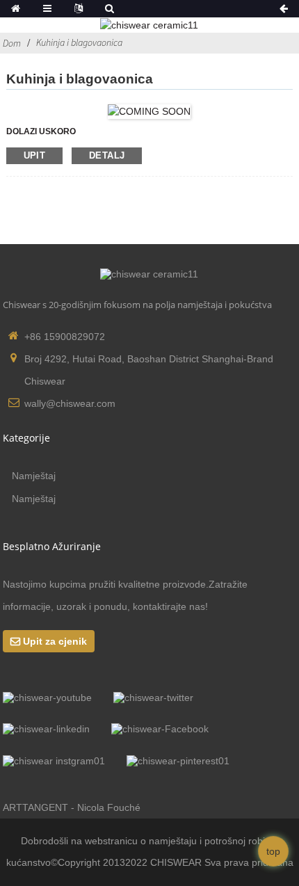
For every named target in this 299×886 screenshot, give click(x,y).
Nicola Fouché (108, 807)
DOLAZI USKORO (41, 131)
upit (35, 155)
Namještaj (34, 475)
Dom (12, 43)
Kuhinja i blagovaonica (79, 42)
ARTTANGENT (35, 807)
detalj (106, 155)
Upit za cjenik (55, 641)
